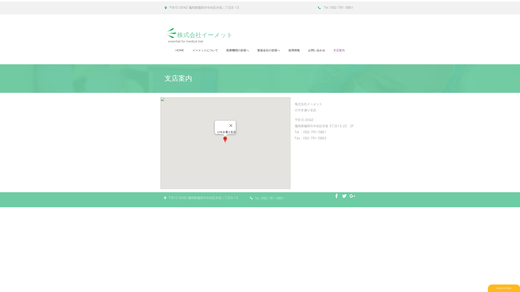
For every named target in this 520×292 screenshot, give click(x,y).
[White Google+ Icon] (352, 196)
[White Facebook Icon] (336, 196)
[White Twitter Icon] (344, 196)
